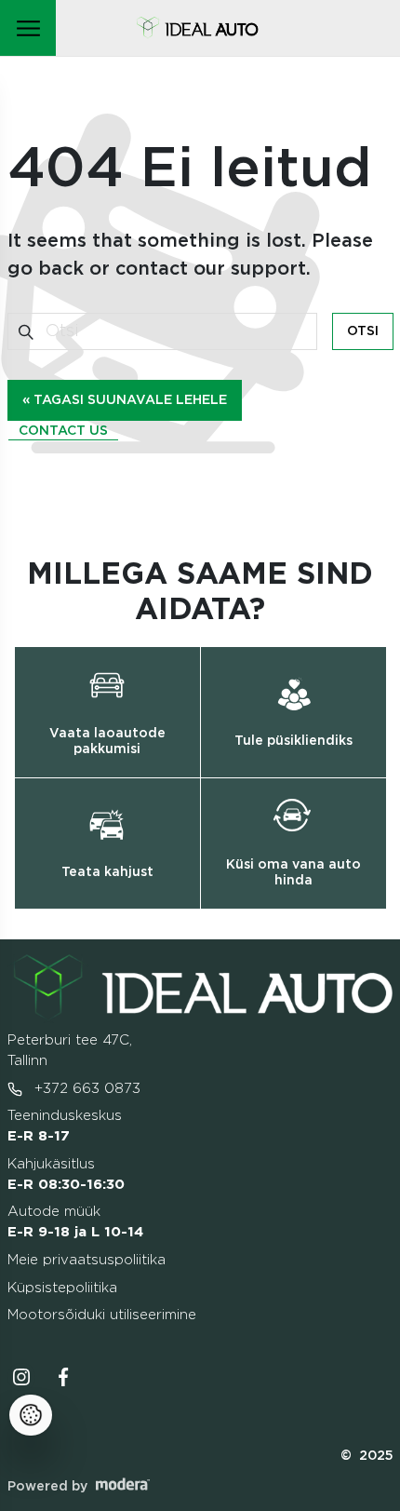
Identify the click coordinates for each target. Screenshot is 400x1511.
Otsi (363, 331)
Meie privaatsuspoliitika (86, 1260)
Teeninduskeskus (64, 1126)
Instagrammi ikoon (21, 1377)
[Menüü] (28, 28)
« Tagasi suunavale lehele (124, 400)
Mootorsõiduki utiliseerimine (101, 1315)
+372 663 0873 (85, 1089)
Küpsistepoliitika (62, 1288)
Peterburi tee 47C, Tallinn (69, 1050)
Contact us (63, 431)
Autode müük (75, 1222)
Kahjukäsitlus (66, 1174)
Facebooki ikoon (64, 1377)
